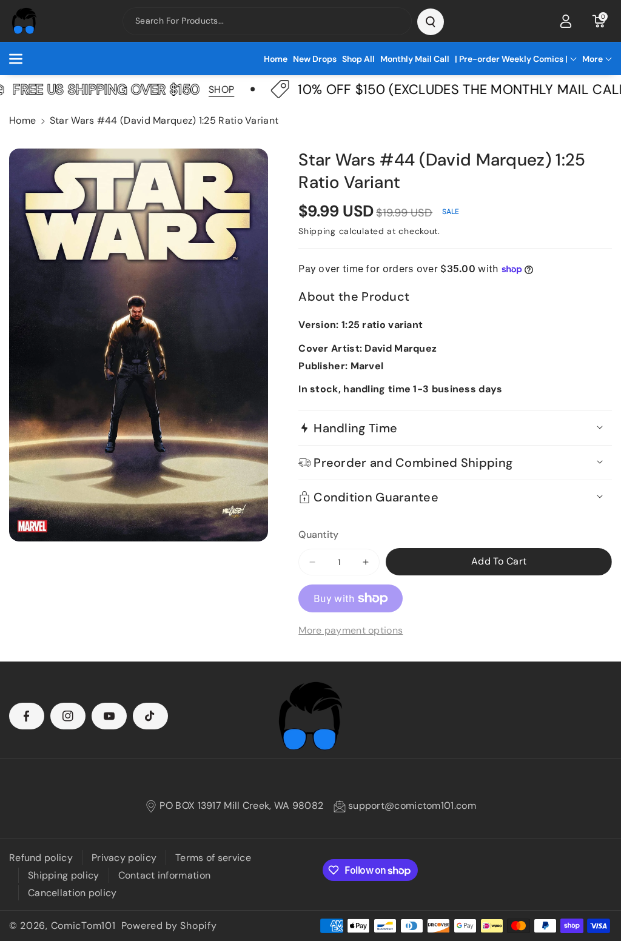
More (592, 58)
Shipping (317, 231)
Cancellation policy (72, 892)
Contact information (164, 875)
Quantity (318, 534)
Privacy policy (124, 857)
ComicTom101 (83, 925)
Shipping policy (63, 875)
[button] (598, 21)
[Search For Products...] (430, 21)
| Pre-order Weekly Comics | (511, 58)
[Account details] (565, 21)
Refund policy (41, 857)
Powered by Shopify (169, 925)
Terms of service (213, 857)
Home (22, 120)
